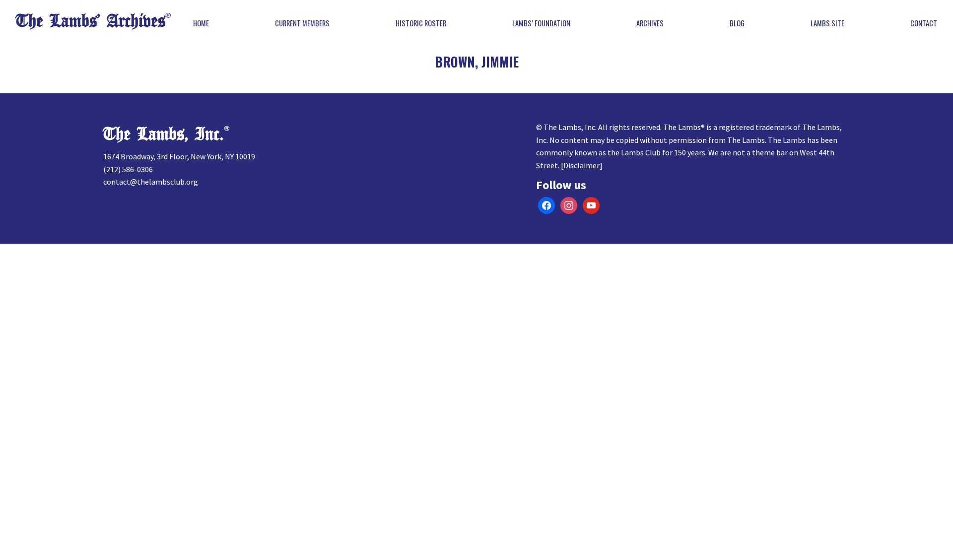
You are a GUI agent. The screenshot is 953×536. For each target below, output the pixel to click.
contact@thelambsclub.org (150, 182)
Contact (923, 23)
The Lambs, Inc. (163, 134)
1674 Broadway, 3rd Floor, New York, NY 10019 (179, 156)
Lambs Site (827, 23)
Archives (650, 23)
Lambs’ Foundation (541, 23)
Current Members (302, 23)
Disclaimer (581, 165)
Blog (737, 23)
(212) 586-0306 (128, 169)
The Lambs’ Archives (90, 21)
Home (201, 23)
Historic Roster (421, 23)
